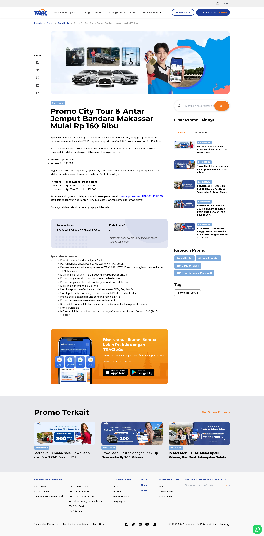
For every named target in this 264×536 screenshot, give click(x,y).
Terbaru (182, 132)
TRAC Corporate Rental (80, 486)
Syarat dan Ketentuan (46, 524)
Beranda (38, 23)
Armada (117, 491)
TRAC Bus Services (188, 265)
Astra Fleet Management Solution (85, 501)
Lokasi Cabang (165, 491)
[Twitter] (133, 524)
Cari (221, 105)
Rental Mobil (63, 23)
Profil (115, 486)
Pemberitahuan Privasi (76, 524)
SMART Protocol (121, 496)
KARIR (143, 490)
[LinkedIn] (154, 524)
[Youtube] (147, 524)
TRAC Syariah (75, 511)
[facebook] (37, 62)
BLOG (143, 484)
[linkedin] (37, 85)
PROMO (144, 479)
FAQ (160, 486)
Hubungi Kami (165, 496)
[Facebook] (126, 524)
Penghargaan (119, 501)
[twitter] (37, 70)
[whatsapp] (37, 77)
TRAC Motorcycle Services (81, 496)
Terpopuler (201, 132)
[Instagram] (140, 524)
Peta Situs (98, 524)
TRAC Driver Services (78, 491)
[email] (37, 93)
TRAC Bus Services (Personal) (194, 273)
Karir (133, 12)
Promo (98, 12)
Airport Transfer (208, 258)
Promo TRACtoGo (187, 292)
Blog (87, 12)
